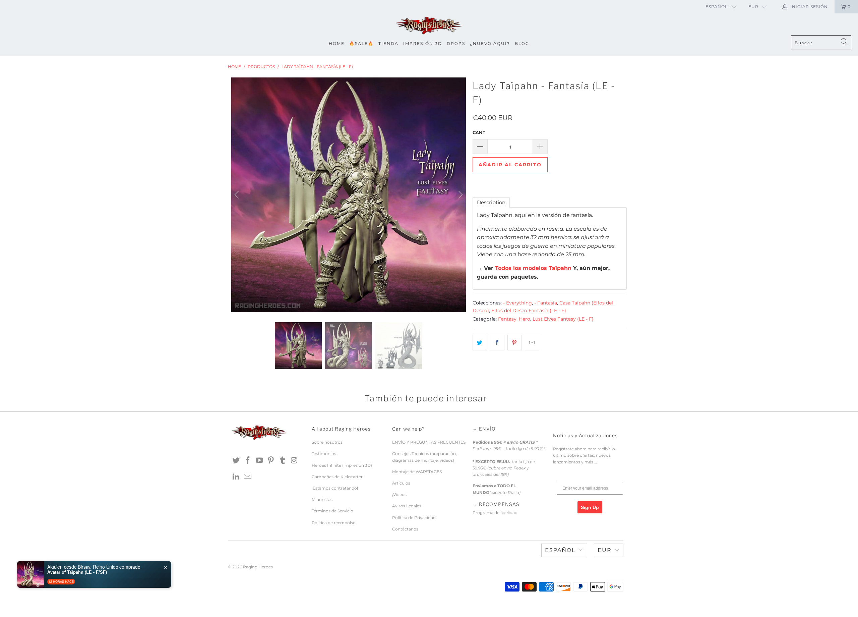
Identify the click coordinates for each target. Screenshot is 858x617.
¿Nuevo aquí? (490, 43)
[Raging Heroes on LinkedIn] (236, 476)
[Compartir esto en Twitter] (480, 342)
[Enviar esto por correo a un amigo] (532, 342)
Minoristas (322, 499)
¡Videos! (400, 494)
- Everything (517, 303)
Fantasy (507, 319)
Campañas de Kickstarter (337, 476)
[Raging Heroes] (429, 26)
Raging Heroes (258, 566)
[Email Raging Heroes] (248, 476)
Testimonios (324, 453)
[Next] (459, 194)
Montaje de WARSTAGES (417, 471)
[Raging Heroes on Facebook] (248, 460)
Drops (456, 43)
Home (337, 43)
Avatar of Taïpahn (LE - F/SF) (77, 572)
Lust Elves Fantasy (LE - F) (563, 319)
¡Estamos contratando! (335, 488)
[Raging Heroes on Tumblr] (283, 460)
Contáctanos (405, 528)
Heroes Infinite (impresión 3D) (342, 465)
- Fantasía (545, 303)
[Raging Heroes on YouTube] (259, 460)
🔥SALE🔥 (361, 43)
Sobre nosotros (327, 442)
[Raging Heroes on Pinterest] (271, 460)
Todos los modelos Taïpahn (533, 268)
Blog (522, 43)
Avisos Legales (406, 505)
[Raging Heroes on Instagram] (294, 460)
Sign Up (590, 507)
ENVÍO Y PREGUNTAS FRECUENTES (429, 442)
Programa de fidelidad (495, 512)
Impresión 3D (422, 43)
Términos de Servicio (332, 510)
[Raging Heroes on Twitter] (236, 460)
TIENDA (388, 43)
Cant (479, 132)
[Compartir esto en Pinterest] (514, 342)
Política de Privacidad (414, 517)
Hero (524, 319)
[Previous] (237, 194)
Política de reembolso (334, 522)
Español (717, 6)
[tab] (491, 202)
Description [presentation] (491, 202)
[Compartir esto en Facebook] (497, 342)
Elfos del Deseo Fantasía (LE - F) (528, 310)
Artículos (401, 483)
